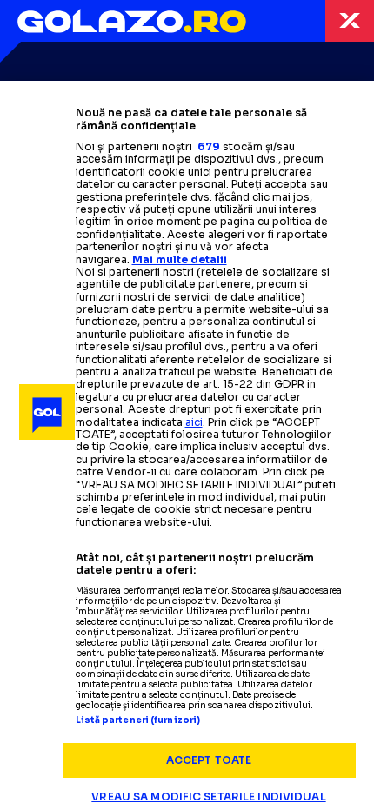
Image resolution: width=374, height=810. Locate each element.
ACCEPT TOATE (208, 760)
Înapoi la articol (349, 21)
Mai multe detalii (179, 259)
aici (194, 421)
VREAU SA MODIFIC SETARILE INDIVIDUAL (208, 796)
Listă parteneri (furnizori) (138, 720)
